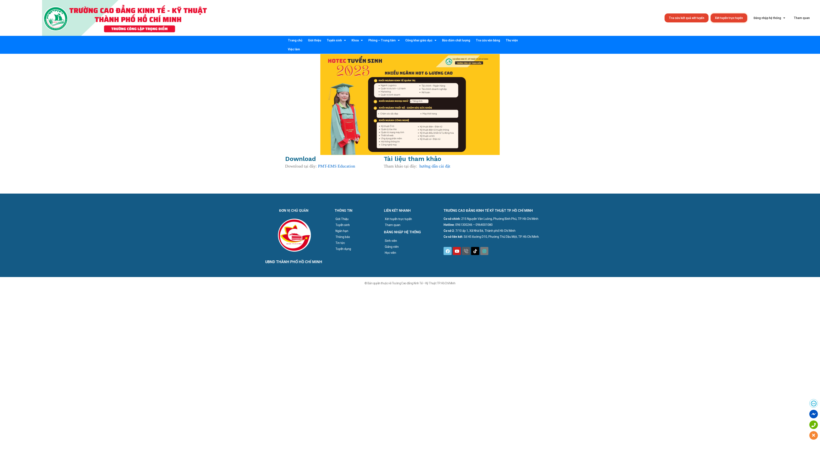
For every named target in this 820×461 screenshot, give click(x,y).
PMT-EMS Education (336, 166)
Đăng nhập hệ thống (767, 18)
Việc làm (294, 49)
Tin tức (340, 243)
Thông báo (342, 237)
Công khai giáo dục (418, 40)
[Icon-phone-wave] (466, 251)
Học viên (390, 252)
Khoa (355, 40)
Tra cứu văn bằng (488, 40)
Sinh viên (391, 240)
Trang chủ (295, 40)
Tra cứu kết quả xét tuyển (686, 18)
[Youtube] (457, 251)
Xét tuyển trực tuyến (729, 18)
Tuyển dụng (343, 249)
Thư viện (512, 40)
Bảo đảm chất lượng (456, 40)
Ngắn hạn (341, 231)
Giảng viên (392, 246)
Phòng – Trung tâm (382, 40)
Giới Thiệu (341, 219)
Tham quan (802, 18)
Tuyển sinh (334, 40)
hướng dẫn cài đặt (434, 166)
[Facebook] (448, 251)
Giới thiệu (314, 40)
